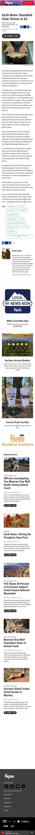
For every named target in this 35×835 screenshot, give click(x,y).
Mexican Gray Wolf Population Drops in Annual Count (15, 643)
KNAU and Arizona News (10, 475)
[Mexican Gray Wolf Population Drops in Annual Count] (16, 626)
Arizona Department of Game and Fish (19, 236)
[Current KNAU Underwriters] (17, 440)
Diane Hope (5, 26)
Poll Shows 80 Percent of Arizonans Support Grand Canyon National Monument (16, 588)
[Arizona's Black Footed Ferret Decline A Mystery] (16, 675)
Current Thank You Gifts (17, 422)
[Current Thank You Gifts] (17, 397)
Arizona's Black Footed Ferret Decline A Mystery (16, 692)
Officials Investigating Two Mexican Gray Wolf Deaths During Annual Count (17, 483)
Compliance (7, 806)
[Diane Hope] (6, 253)
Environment (11, 219)
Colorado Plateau (13, 215)
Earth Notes (11, 206)
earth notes (11, 210)
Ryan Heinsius (7, 492)
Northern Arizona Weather (17, 360)
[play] (3, 833)
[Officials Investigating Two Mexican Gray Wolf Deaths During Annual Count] (16, 464)
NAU (21, 219)
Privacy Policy (8, 794)
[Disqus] (17, 744)
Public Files (7, 798)
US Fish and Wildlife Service (16, 223)
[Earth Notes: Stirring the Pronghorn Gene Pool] (16, 520)
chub (26, 227)
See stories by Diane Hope (21, 275)
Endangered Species (14, 227)
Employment (7, 802)
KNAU (22, 206)
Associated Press (8, 650)
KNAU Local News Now (17, 321)
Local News (11, 231)
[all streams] (32, 832)
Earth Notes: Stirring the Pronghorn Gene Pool (17, 536)
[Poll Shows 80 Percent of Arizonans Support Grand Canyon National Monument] (16, 570)
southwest (23, 210)
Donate (29, 3)
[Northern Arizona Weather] (17, 344)
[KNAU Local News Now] (17, 301)
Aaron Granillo (7, 699)
